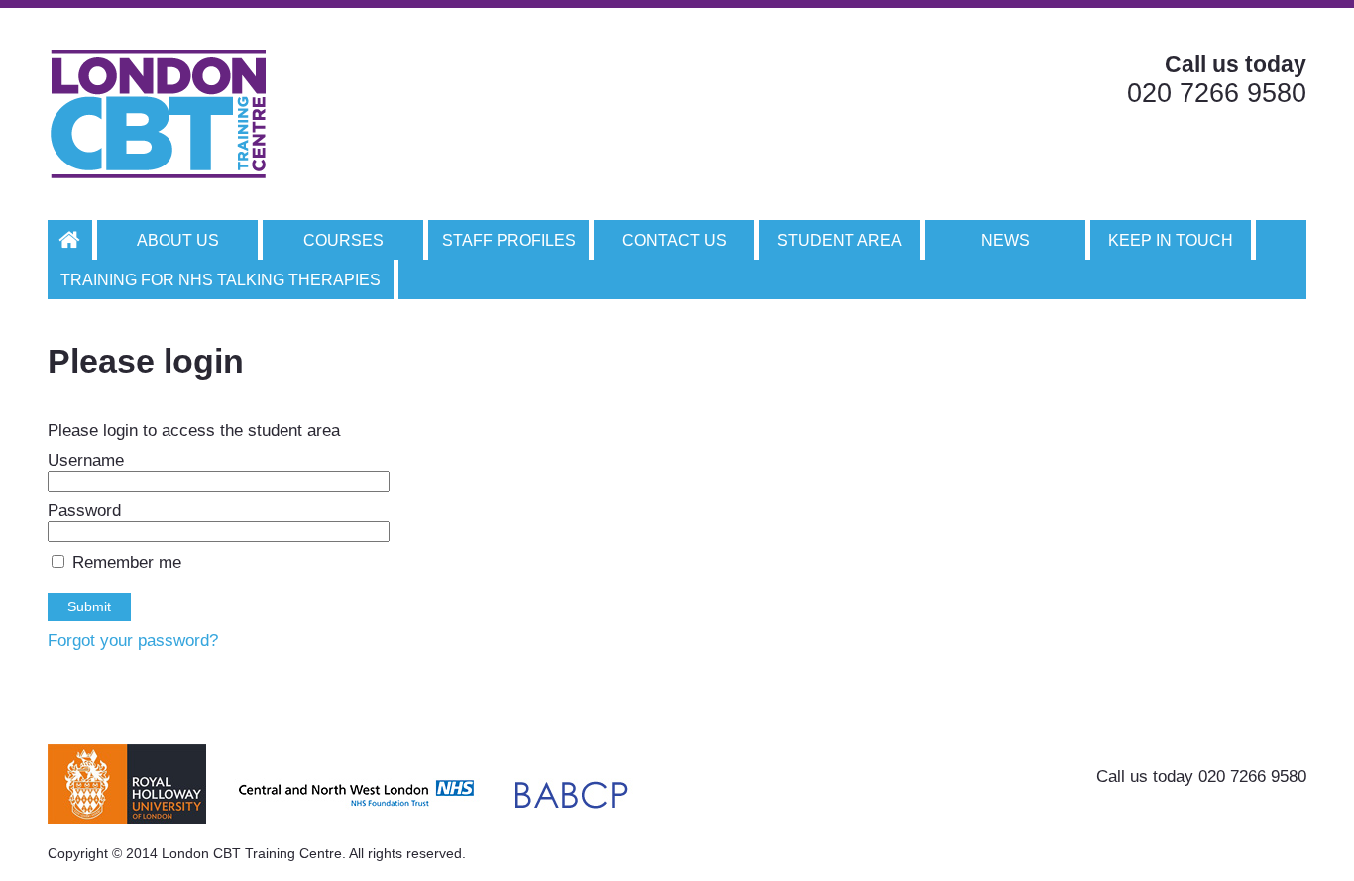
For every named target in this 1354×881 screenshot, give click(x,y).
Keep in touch (1170, 240)
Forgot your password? (133, 640)
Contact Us (674, 240)
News (1005, 240)
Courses (343, 240)
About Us (178, 240)
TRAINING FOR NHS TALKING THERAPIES (220, 279)
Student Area (839, 240)
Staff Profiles (509, 240)
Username (86, 460)
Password (84, 510)
